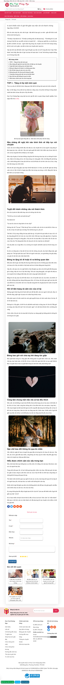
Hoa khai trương (27, 12)
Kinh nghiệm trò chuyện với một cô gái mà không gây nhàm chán (15, 598)
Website (11, 537)
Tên (10, 520)
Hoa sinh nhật (17, 12)
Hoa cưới (53, 12)
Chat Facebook (25, 682)
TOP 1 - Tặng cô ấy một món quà (18, 62)
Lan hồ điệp (46, 12)
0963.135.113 (13, 1)
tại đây (17, 98)
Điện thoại (11, 532)
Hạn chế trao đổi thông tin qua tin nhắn (20, 76)
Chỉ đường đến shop (11, 632)
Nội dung (12, 543)
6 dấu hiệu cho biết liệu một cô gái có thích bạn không (15, 581)
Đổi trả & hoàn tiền (24, 644)
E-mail (11, 526)
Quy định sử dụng (24, 629)
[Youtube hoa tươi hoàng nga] (51, 627)
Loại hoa (30, 16)
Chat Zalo (17, 682)
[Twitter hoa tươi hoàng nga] (48, 629)
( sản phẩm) (49, 9)
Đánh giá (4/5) (13, 556)
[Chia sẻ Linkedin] (17, 506)
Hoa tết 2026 (8, 12)
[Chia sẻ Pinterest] (14, 506)
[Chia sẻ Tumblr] (20, 506)
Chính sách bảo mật (24, 627)
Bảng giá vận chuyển (25, 632)
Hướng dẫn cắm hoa (11, 651)
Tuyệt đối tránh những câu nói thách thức (21, 66)
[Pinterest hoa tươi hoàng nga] (54, 627)
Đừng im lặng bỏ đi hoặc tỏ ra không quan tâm (22, 68)
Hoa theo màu (8, 16)
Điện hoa (16, 16)
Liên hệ (7, 629)
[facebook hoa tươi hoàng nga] (48, 627)
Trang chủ (7, 19)
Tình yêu (14, 19)
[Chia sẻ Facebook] (8, 506)
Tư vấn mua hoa (9, 656)
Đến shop (32, 1)
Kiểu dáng (23, 16)
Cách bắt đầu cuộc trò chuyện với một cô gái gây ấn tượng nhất (48, 581)
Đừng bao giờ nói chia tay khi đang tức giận (22, 72)
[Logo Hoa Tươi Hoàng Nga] (17, 5)
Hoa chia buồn (38, 12)
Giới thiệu (8, 627)
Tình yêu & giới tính (10, 654)
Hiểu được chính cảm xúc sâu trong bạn (21, 78)
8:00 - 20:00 (25, 1)
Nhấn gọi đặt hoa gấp (8, 682)
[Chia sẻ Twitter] (11, 506)
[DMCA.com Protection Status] (52, 637)
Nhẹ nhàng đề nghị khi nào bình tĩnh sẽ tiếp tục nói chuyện (26, 64)
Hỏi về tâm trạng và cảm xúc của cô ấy (20, 70)
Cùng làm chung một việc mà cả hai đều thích (22, 74)
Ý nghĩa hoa (8, 634)
